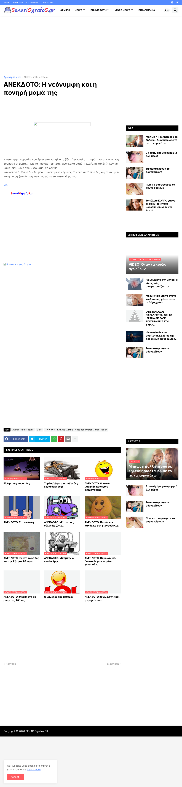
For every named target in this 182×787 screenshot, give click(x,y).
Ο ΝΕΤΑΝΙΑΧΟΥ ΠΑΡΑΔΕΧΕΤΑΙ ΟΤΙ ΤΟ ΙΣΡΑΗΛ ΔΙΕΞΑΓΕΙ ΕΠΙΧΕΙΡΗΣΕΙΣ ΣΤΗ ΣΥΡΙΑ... (159, 318)
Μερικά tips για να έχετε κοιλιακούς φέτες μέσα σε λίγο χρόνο (161, 299)
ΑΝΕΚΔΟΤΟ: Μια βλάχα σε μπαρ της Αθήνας (20, 598)
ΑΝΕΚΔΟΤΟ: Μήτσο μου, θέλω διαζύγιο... (59, 524)
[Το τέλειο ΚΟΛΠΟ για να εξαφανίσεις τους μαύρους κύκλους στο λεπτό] (134, 205)
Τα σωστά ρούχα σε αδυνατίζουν (158, 170)
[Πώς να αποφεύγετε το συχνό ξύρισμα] (134, 189)
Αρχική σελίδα (12, 77)
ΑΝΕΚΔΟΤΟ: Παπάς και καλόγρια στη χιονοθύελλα (102, 524)
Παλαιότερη (112, 663)
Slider (39, 429)
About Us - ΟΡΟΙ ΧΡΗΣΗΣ (25, 2)
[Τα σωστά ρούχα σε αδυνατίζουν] (134, 173)
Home (6, 2)
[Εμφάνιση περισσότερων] (75, 439)
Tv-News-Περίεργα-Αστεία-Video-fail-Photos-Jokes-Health (76, 429)
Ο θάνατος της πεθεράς (59, 596)
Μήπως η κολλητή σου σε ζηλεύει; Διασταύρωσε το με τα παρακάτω (162, 140)
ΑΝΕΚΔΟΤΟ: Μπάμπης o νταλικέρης (59, 559)
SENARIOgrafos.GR (37, 731)
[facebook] (172, 2)
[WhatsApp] (54, 439)
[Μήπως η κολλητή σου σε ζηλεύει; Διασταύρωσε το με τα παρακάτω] (134, 141)
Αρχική (65, 10)
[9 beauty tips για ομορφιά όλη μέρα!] (134, 157)
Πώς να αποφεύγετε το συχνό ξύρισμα (160, 186)
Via (5, 185)
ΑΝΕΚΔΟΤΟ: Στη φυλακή (19, 522)
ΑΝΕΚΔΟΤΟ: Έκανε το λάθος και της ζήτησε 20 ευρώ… (21, 559)
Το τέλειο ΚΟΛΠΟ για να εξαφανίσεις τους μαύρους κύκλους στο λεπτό (160, 205)
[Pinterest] (61, 439)
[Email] (68, 439)
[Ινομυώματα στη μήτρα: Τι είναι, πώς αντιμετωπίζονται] (134, 284)
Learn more (34, 769)
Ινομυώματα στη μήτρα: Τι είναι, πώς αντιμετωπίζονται (162, 283)
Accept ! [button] (15, 776)
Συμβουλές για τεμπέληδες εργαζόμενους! (61, 485)
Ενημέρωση (98, 10)
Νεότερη (11, 663)
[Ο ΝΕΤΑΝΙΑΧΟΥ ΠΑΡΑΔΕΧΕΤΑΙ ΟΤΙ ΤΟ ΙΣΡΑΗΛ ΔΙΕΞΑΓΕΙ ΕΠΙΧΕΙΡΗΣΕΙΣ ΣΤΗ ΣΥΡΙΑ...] (134, 316)
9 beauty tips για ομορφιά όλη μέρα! (161, 154)
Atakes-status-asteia (35, 77)
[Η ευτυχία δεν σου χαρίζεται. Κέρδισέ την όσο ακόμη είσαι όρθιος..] (134, 336)
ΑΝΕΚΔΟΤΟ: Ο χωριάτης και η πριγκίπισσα (102, 598)
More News (122, 10)
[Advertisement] (91, 46)
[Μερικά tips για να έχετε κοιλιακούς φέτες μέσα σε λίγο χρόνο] (134, 300)
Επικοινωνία (146, 10)
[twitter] (177, 2)
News (78, 10)
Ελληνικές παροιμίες (17, 483)
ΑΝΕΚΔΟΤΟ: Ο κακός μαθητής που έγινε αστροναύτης (97, 486)
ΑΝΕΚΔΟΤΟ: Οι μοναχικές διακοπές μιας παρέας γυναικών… (101, 561)
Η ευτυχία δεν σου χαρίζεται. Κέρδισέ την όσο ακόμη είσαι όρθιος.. (161, 335)
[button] (167, 10)
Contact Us (47, 2)
